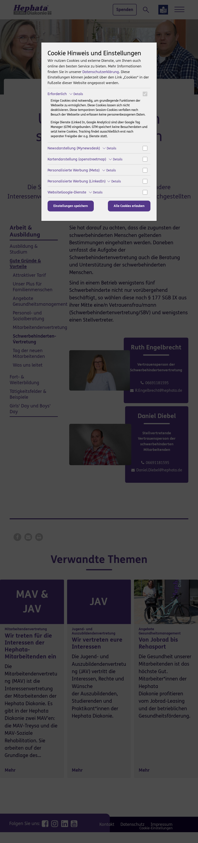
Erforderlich (65, 94)
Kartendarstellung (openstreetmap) (85, 159)
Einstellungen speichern (70, 206)
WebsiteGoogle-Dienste (75, 192)
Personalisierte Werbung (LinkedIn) (84, 181)
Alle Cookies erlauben (129, 206)
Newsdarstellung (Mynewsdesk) (82, 148)
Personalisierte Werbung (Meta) (82, 170)
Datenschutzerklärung (100, 72)
